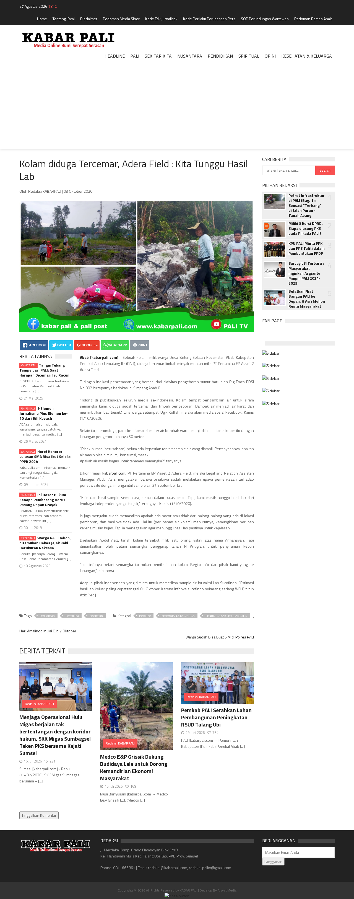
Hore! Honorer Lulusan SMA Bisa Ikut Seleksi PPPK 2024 (45, 456)
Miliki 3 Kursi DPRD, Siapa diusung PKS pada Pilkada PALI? (305, 228)
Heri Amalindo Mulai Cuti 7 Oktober (47, 631)
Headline (145, 616)
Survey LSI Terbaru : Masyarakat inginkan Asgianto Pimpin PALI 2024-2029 (306, 273)
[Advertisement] (177, 110)
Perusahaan (47, 616)
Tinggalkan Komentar (39, 815)
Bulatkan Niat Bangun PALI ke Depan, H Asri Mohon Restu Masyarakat (306, 299)
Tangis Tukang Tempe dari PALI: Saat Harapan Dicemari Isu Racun (44, 370)
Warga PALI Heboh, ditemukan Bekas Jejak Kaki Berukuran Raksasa (45, 542)
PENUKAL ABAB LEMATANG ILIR (226, 616)
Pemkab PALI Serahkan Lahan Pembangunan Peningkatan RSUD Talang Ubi (216, 717)
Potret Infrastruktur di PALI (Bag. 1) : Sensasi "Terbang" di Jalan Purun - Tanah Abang (306, 205)
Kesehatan (96, 616)
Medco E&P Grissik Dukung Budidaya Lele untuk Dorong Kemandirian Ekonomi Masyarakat (133, 767)
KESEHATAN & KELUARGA (178, 616)
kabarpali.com (104, 357)
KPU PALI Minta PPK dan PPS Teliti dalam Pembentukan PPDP (306, 248)
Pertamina (72, 616)
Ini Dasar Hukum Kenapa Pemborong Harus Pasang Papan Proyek (42, 499)
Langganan (273, 861)
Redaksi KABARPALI (39, 703)
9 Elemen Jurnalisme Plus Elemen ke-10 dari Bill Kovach (43, 413)
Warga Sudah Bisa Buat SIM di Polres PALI (220, 637)
